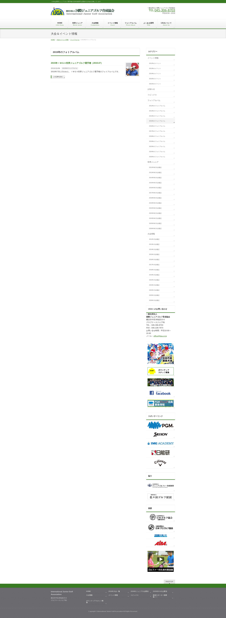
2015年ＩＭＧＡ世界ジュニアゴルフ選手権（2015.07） (77, 63)
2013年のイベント (155, 68)
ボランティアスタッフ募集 (94, 601)
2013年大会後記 (154, 244)
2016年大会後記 (154, 259)
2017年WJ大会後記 (155, 193)
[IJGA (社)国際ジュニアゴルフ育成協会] (83, 12)
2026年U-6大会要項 (160, 591)
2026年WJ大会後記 (155, 228)
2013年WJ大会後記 (155, 172)
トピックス (152, 95)
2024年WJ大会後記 (155, 218)
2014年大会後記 (154, 249)
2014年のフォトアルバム (157, 116)
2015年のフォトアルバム (69, 68)
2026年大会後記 (154, 300)
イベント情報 (153, 58)
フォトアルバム (74, 39)
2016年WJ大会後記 (155, 187)
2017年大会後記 (154, 264)
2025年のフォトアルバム (157, 156)
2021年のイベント (155, 84)
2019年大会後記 (154, 275)
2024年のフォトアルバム (157, 151)
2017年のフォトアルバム (157, 131)
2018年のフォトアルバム (157, 136)
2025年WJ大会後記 (155, 223)
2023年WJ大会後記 (155, 213)
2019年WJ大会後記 (155, 203)
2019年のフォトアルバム (157, 141)
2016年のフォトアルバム (157, 126)
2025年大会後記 (154, 295)
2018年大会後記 (154, 269)
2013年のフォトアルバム (157, 111)
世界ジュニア (153, 162)
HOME (53, 39)
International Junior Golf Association (110, 611)
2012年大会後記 (154, 239)
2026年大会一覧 (114, 591)
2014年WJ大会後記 (155, 177)
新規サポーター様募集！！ (160, 596)
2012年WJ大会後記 (155, 167)
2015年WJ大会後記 (155, 182)
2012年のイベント (155, 63)
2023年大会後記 (154, 285)
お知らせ (151, 89)
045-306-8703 (164, 10)
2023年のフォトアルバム (157, 146)
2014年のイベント (155, 73)
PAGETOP (169, 581)
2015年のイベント (155, 78)
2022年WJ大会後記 (155, 208)
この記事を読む (58, 76)
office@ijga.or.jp (160, 336)
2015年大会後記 (154, 254)
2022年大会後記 (154, 280)
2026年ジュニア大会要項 (139, 591)
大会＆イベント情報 (62, 39)
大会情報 (151, 234)
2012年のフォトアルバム (157, 106)
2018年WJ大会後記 (155, 198)
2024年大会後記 (154, 290)
